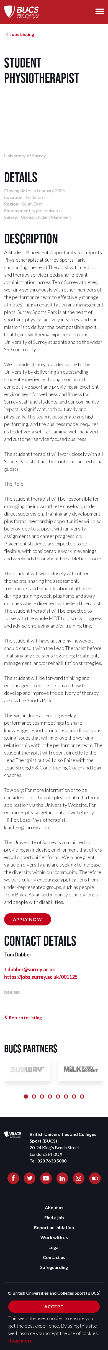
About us (54, 1207)
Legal (54, 1247)
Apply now (27, 919)
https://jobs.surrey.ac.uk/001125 (41, 977)
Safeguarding (54, 1267)
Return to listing (25, 1017)
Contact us (54, 1257)
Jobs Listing (22, 34)
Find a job (54, 1217)
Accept (54, 1306)
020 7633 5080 (51, 1160)
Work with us (54, 1237)
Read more (20, 1341)
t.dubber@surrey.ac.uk (29, 969)
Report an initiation (54, 1227)
